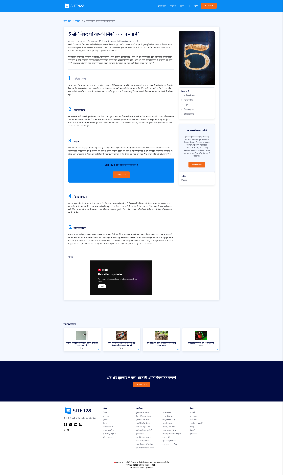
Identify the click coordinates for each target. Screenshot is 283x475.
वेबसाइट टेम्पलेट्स (108, 430)
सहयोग (182, 6)
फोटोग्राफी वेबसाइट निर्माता (144, 430)
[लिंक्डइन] (75, 424)
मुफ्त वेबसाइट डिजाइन (169, 441)
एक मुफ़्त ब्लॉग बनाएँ (169, 420)
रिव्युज (105, 423)
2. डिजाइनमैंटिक (187, 100)
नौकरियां (196, 423)
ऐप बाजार (109, 434)
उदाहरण (173, 6)
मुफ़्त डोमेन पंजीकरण (142, 420)
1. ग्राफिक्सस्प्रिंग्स (188, 95)
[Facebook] (66, 424)
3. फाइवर (184, 105)
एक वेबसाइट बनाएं (197, 164)
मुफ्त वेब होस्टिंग (167, 437)
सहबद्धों (192, 427)
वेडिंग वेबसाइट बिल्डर (142, 441)
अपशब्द (142, 468)
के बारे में (192, 412)
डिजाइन (77, 21)
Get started (209, 6)
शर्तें (131, 468)
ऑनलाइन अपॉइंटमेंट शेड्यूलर (172, 434)
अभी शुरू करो (121, 175)
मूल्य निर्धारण (162, 6)
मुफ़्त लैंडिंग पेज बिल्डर (143, 423)
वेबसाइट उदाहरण (108, 427)
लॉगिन (197, 6)
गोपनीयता (136, 468)
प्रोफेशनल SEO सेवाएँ (170, 444)
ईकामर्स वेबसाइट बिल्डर (143, 416)
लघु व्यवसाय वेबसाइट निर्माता (145, 448)
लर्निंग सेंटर (67, 21)
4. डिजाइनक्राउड (187, 109)
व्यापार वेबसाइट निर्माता (143, 427)
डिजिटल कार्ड (167, 412)
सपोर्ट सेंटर (193, 416)
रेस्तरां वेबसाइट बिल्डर (169, 430)
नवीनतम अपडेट (108, 437)
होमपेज (105, 412)
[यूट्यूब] (80, 424)
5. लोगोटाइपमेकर (187, 114)
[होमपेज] (153, 6)
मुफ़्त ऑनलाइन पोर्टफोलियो (144, 444)
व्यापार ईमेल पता (168, 416)
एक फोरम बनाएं (167, 423)
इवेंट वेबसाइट (140, 434)
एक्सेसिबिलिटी (149, 468)
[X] (70, 424)
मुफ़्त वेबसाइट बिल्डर (142, 412)
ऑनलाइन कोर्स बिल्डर (169, 427)
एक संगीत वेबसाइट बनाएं (143, 437)
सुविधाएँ (105, 420)
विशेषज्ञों (192, 430)
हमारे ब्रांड (193, 434)
